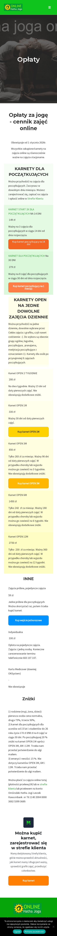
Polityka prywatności (34, 931)
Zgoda (17, 931)
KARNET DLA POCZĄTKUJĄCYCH (26, 255)
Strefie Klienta (35, 198)
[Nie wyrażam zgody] (53, 926)
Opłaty (28, 59)
